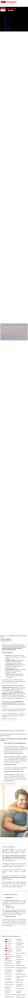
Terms (5, 26)
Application (6, 19)
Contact (6, 24)
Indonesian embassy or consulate (10, 682)
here (23, 710)
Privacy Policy (7, 28)
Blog (5, 30)
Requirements (7, 22)
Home (5, 17)
